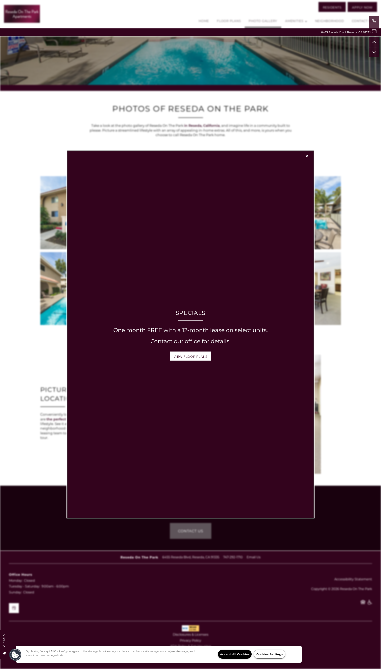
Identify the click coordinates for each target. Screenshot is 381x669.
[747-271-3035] (374, 21)
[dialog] (190, 335)
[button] (190, 356)
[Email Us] (374, 31)
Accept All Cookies (235, 654)
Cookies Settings (269, 654)
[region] (159, 654)
